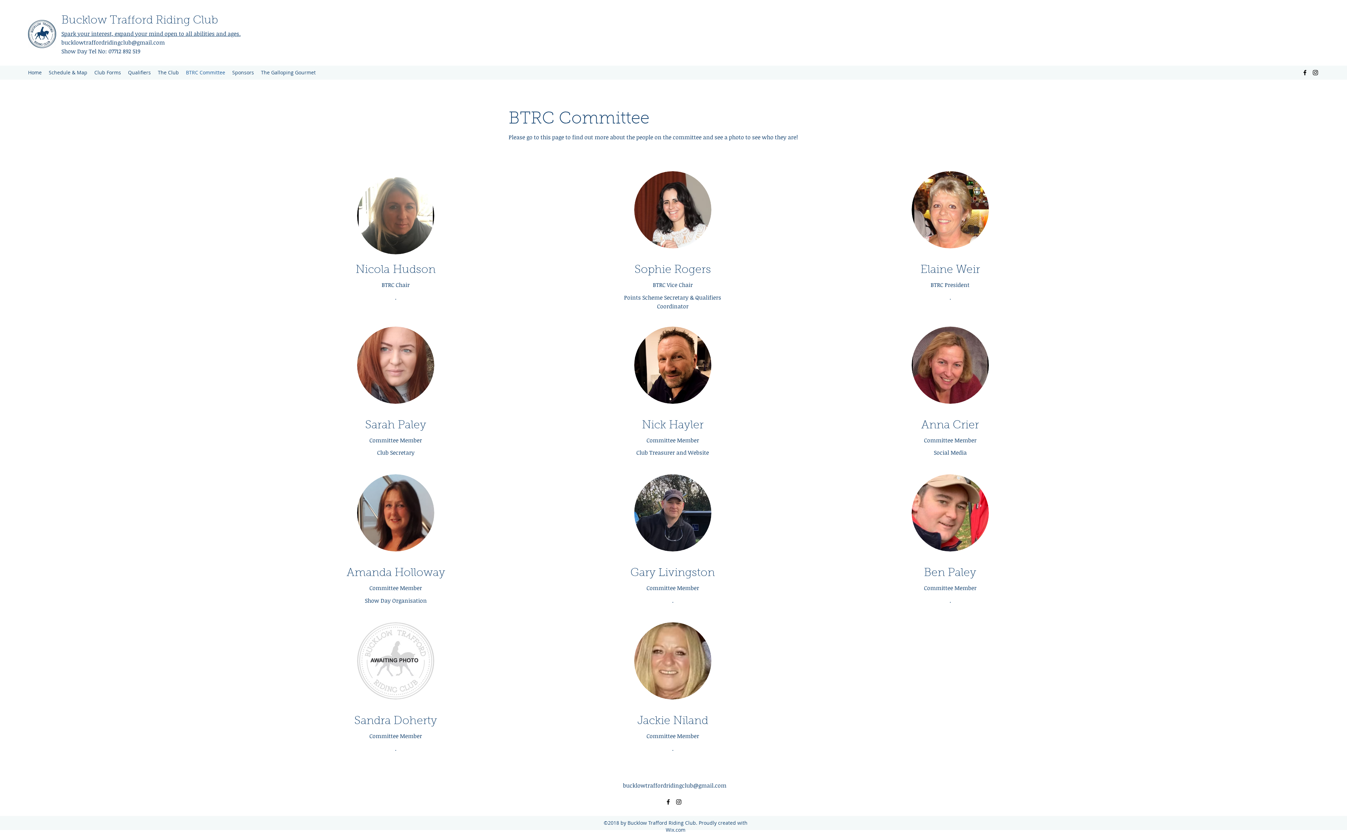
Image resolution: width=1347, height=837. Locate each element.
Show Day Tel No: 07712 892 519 (100, 51)
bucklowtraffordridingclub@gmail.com (198, 42)
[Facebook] (1304, 72)
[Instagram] (1315, 72)
